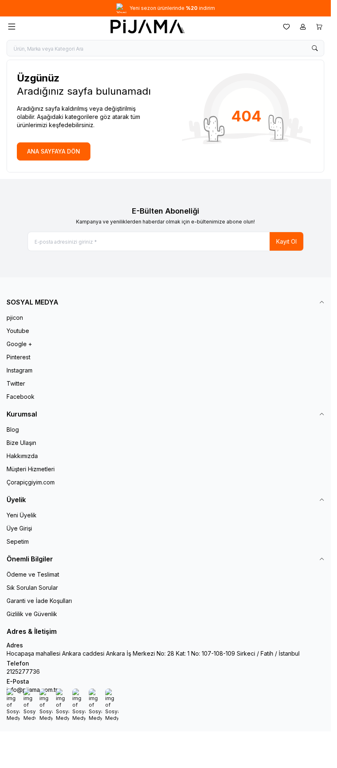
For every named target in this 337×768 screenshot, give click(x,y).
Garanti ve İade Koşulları (39, 600)
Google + (19, 343)
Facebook (21, 396)
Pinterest (18, 357)
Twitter (16, 383)
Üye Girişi (19, 528)
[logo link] (148, 26)
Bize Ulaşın (21, 442)
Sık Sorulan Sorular (32, 587)
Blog (13, 429)
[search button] (314, 48)
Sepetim (18, 541)
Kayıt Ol (286, 241)
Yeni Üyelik (22, 515)
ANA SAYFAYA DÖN (53, 151)
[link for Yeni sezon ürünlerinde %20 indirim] (165, 8)
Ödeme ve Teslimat (33, 574)
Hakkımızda (22, 455)
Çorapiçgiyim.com (31, 482)
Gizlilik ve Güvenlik (32, 613)
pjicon (15, 317)
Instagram (19, 370)
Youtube (18, 330)
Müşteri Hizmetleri (31, 468)
